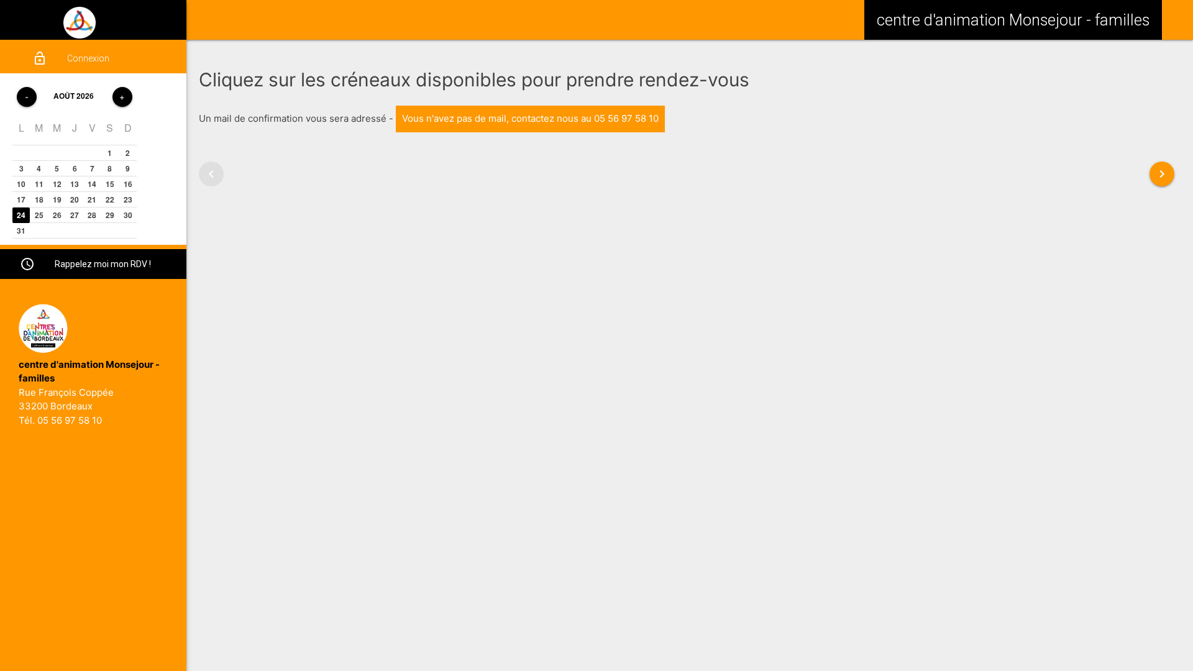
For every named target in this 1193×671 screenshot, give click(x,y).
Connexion (70, 58)
